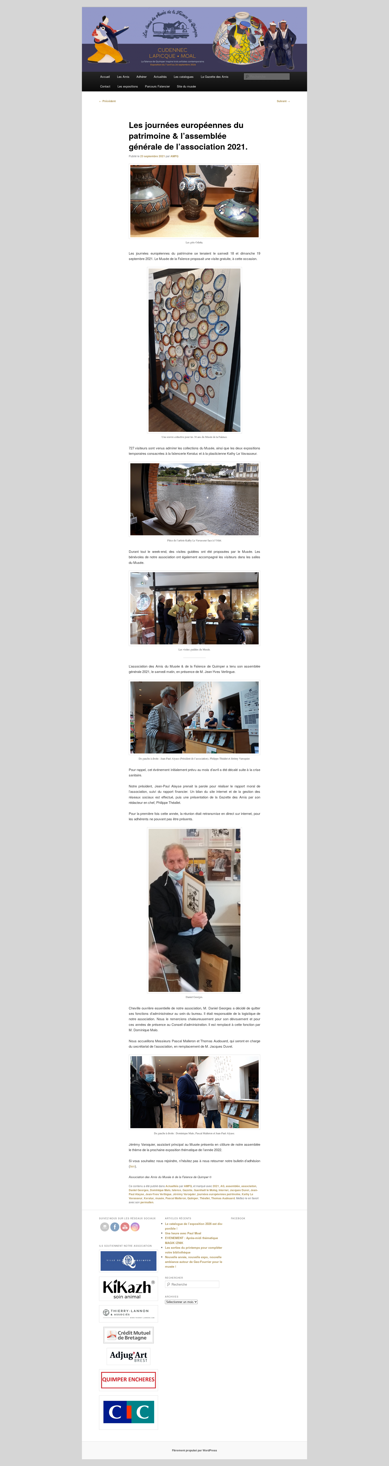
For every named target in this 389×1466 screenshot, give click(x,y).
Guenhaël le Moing (205, 1190)
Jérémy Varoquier (184, 1194)
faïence (176, 1190)
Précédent (107, 101)
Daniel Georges (139, 1190)
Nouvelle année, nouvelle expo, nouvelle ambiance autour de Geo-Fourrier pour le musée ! (193, 1262)
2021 (216, 1186)
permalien (146, 1202)
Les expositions (128, 86)
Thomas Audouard (223, 1198)
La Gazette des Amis (214, 76)
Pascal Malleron (175, 1198)
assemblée (233, 1186)
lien (132, 1166)
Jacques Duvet (239, 1190)
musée (159, 1198)
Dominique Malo (160, 1190)
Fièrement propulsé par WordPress (194, 1450)
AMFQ (174, 156)
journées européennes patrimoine (218, 1194)
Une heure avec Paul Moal (183, 1233)
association (248, 1186)
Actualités (160, 76)
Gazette (187, 1190)
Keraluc (149, 1198)
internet (223, 1190)
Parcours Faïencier (157, 86)
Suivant (283, 101)
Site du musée (186, 86)
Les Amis (123, 76)
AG (222, 1186)
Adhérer (141, 76)
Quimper (192, 1198)
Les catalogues (184, 76)
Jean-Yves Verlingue (158, 1194)
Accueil (105, 76)
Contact (105, 86)
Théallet (205, 1198)
